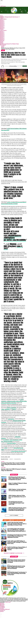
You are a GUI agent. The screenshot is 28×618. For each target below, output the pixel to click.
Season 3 (2, 22)
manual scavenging (7, 441)
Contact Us (2, 610)
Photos (1, 29)
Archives (2, 603)
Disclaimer (2, 607)
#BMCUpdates (9, 237)
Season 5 (2, 24)
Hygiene (14, 409)
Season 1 (2, 20)
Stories (1, 42)
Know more (8, 602)
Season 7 (2, 26)
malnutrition (11, 418)
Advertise (2, 604)
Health (1, 41)
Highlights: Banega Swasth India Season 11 (10, 17)
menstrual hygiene (11, 443)
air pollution (6, 439)
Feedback (2, 606)
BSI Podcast (3, 45)
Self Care (2, 40)
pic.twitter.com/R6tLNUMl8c (15, 239)
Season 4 (2, 23)
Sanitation (7, 409)
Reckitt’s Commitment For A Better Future (9, 44)
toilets (5, 447)
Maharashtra (17, 459)
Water (2, 409)
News (2, 47)
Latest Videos (3, 19)
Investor (2, 608)
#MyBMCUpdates (14, 235)
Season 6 (2, 25)
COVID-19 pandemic (11, 407)
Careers (2, 611)
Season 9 (2, 28)
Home (1, 16)
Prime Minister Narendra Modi (18, 451)
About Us (2, 605)
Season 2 (2, 21)
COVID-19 (11, 459)
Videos (1, 18)
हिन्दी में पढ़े (24, 66)
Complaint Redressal (5, 609)
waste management (14, 439)
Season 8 (2, 27)
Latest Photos (3, 30)
